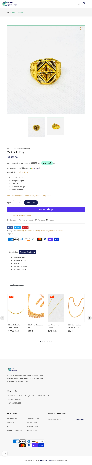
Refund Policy (32, 430)
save (26, 227)
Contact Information (14, 430)
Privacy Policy (32, 422)
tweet (18, 227)
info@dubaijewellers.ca (16, 399)
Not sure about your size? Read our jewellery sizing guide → (30, 195)
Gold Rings (36, 230)
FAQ (8, 426)
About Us (10, 422)
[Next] (90, 318)
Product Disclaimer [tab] (27, 252)
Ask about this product (46, 220)
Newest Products (56, 230)
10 (13, 233)
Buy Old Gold (12, 419)
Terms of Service (33, 419)
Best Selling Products (23, 230)
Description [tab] (13, 252)
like (11, 227)
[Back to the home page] (8, 12)
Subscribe (80, 419)
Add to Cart (31, 202)
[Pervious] (2, 318)
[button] (46, 168)
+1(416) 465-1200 (14, 403)
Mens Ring (45, 230)
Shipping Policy (32, 426)
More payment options (22, 215)
